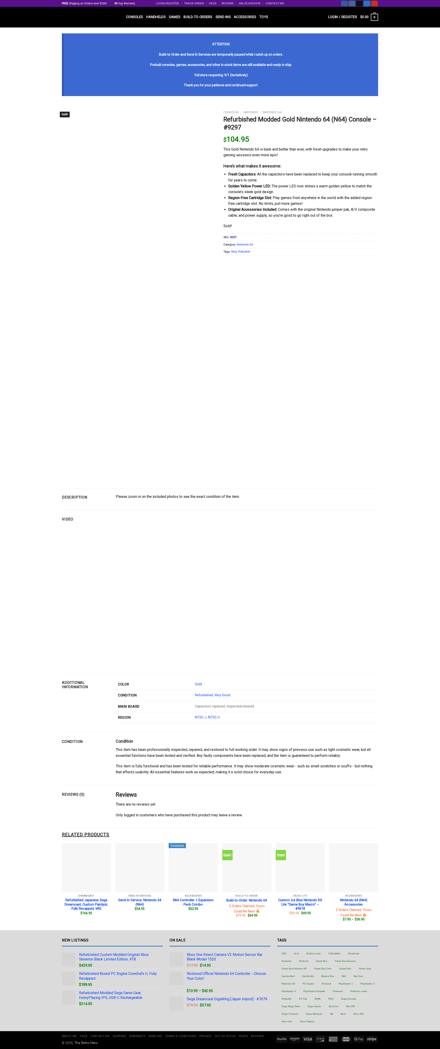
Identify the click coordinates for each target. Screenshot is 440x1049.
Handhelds (156, 17)
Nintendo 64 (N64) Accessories (353, 902)
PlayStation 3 (289, 991)
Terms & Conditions (180, 1036)
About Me (69, 1036)
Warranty (137, 1036)
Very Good (222, 695)
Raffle (318, 999)
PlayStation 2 (367, 983)
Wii (331, 1014)
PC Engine (308, 983)
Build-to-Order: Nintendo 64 (246, 900)
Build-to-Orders (198, 17)
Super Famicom (290, 1014)
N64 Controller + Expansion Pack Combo (193, 902)
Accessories (245, 17)
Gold (198, 684)
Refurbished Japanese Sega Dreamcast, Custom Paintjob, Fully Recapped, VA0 (86, 904)
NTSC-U (214, 717)
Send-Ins (223, 17)
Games (174, 17)
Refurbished (204, 695)
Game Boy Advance (345, 961)
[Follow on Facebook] (344, 3)
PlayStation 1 (346, 983)
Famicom (303, 961)
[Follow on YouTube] (374, 3)
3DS (284, 953)
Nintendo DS (288, 983)
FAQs (212, 3)
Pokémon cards (358, 991)
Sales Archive (250, 3)
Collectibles (334, 953)
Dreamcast (353, 953)
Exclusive (287, 961)
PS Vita (303, 999)
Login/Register (167, 3)
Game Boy (321, 961)
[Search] (323, 17)
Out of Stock (225, 1036)
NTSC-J (200, 717)
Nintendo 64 (272, 112)
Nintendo (251, 112)
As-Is (296, 953)
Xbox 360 (358, 1014)
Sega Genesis (348, 999)
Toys (263, 17)
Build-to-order (314, 953)
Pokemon (338, 991)
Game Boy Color (323, 968)
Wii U (343, 1014)
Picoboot (326, 983)
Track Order (194, 3)
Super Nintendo (314, 1014)
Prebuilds (244, 251)
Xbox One (287, 1021)
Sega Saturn (314, 1006)
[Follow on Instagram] (352, 3)
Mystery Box (327, 976)
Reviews (228, 3)
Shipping (119, 1036)
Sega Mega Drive (291, 1006)
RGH (330, 999)
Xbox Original (307, 1021)
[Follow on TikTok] (359, 3)
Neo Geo (358, 976)
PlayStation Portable (314, 991)
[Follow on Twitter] (366, 3)
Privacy (205, 1036)
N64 (233, 251)
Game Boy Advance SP (294, 968)
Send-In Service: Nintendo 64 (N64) (139, 902)
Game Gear (365, 968)
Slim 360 (350, 1006)
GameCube (345, 968)
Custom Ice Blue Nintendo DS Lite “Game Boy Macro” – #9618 (300, 904)
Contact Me (275, 3)
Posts (243, 1036)
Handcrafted (288, 976)
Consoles (134, 17)
